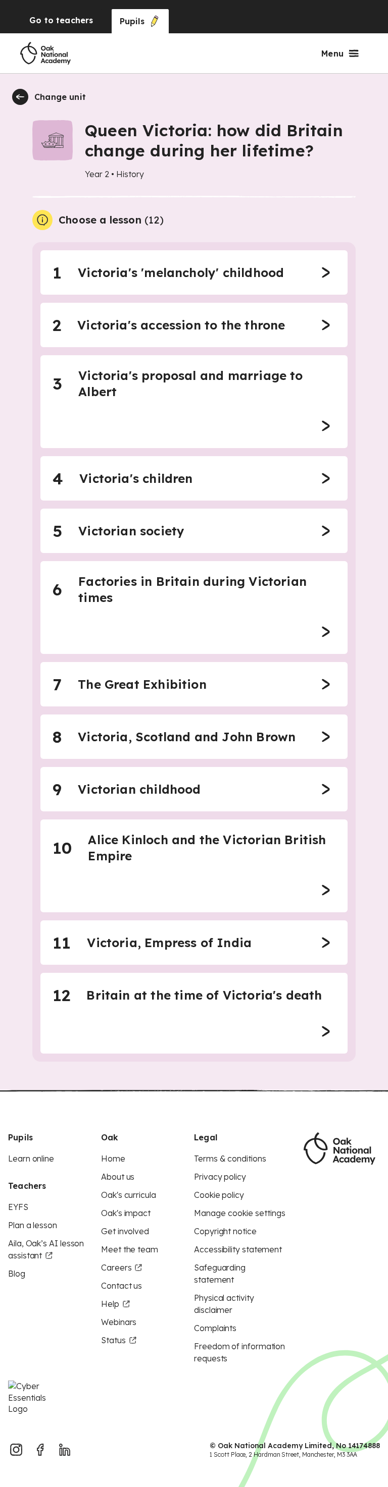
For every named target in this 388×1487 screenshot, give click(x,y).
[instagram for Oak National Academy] (16, 1450)
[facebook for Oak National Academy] (40, 1450)
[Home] (45, 53)
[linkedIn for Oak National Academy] (65, 1450)
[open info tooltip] (42, 220)
